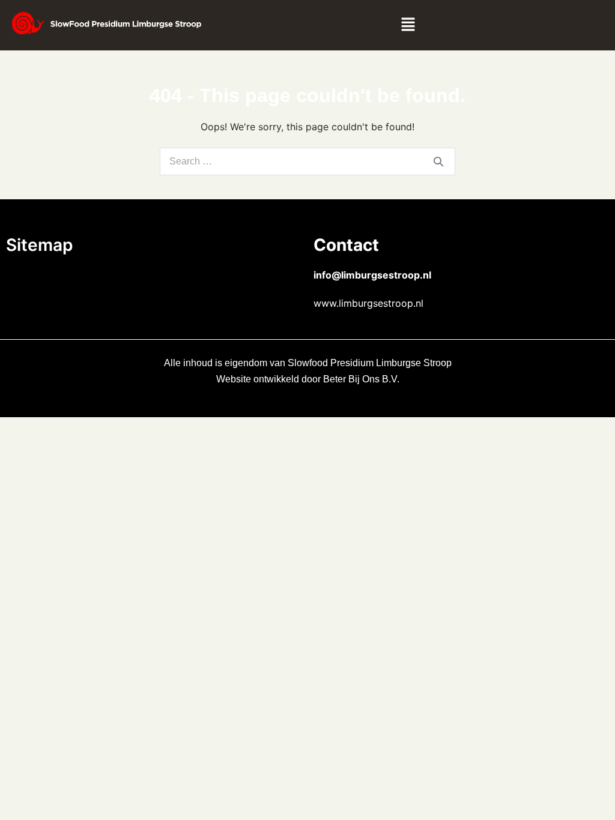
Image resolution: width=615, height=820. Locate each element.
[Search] (438, 161)
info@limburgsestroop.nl (372, 275)
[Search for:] (307, 161)
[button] (408, 25)
